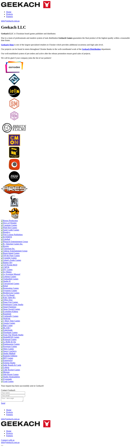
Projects (9, 14)
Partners (9, 16)
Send (3, 403)
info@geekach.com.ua (10, 21)
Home (8, 12)
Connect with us (7, 440)
